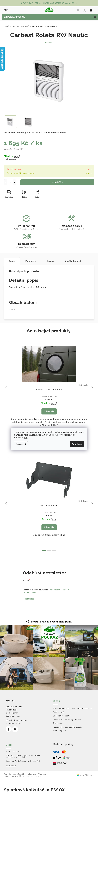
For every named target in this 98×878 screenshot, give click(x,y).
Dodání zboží (58, 712)
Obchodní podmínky (62, 716)
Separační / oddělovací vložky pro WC (23, 761)
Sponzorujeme (59, 731)
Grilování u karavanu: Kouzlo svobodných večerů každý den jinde (24, 756)
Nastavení (21, 444)
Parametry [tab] (30, 261)
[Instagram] (15, 729)
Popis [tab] (12, 261)
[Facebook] (9, 729)
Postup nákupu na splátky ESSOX (67, 727)
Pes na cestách (12, 751)
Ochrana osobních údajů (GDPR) (67, 720)
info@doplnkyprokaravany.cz (18, 720)
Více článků (11, 765)
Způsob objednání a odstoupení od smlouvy (72, 708)
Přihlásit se (29, 599)
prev (6, 388)
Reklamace (57, 723)
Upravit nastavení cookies (30, 776)
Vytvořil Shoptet (87, 775)
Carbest (49, 43)
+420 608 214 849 (13, 723)
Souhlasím (77, 444)
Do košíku (58, 182)
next (92, 388)
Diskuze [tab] (50, 261)
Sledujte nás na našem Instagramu (51, 621)
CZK (6, 10)
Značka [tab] (73, 261)
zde (25, 437)
